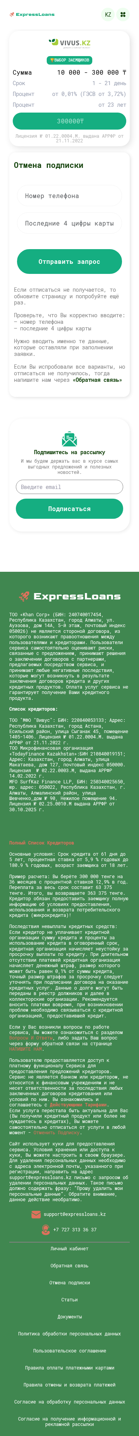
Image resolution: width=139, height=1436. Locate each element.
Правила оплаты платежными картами (69, 1367)
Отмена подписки (69, 1282)
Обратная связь (69, 1265)
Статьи (69, 1299)
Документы (70, 1316)
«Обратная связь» (97, 379)
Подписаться (69, 508)
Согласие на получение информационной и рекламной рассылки (69, 1421)
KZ (108, 14)
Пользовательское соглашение (69, 1350)
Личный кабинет (69, 1248)
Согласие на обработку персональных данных (69, 1401)
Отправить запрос (69, 261)
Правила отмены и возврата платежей (69, 1384)
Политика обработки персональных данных (69, 1333)
